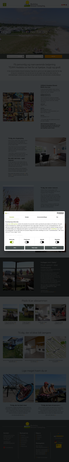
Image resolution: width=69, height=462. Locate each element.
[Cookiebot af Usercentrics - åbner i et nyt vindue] (58, 213)
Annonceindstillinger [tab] (42, 217)
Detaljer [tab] (27, 217)
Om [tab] (57, 217)
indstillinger (54, 228)
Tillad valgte (34, 247)
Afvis (15, 247)
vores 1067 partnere (13, 224)
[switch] (27, 242)
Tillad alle (54, 247)
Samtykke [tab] (11, 217)
